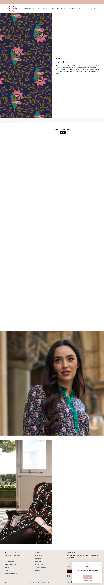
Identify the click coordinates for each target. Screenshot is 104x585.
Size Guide (38, 561)
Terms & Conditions (40, 567)
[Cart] (99, 8)
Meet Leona (38, 555)
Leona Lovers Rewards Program (13, 555)
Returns (6, 570)
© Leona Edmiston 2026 (34, 582)
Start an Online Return (10, 564)
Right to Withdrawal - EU (11, 573)
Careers (37, 570)
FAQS (5, 558)
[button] (34, 8)
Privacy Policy (39, 564)
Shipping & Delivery (9, 561)
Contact (6, 567)
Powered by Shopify (45, 582)
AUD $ (6, 582)
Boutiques (38, 558)
